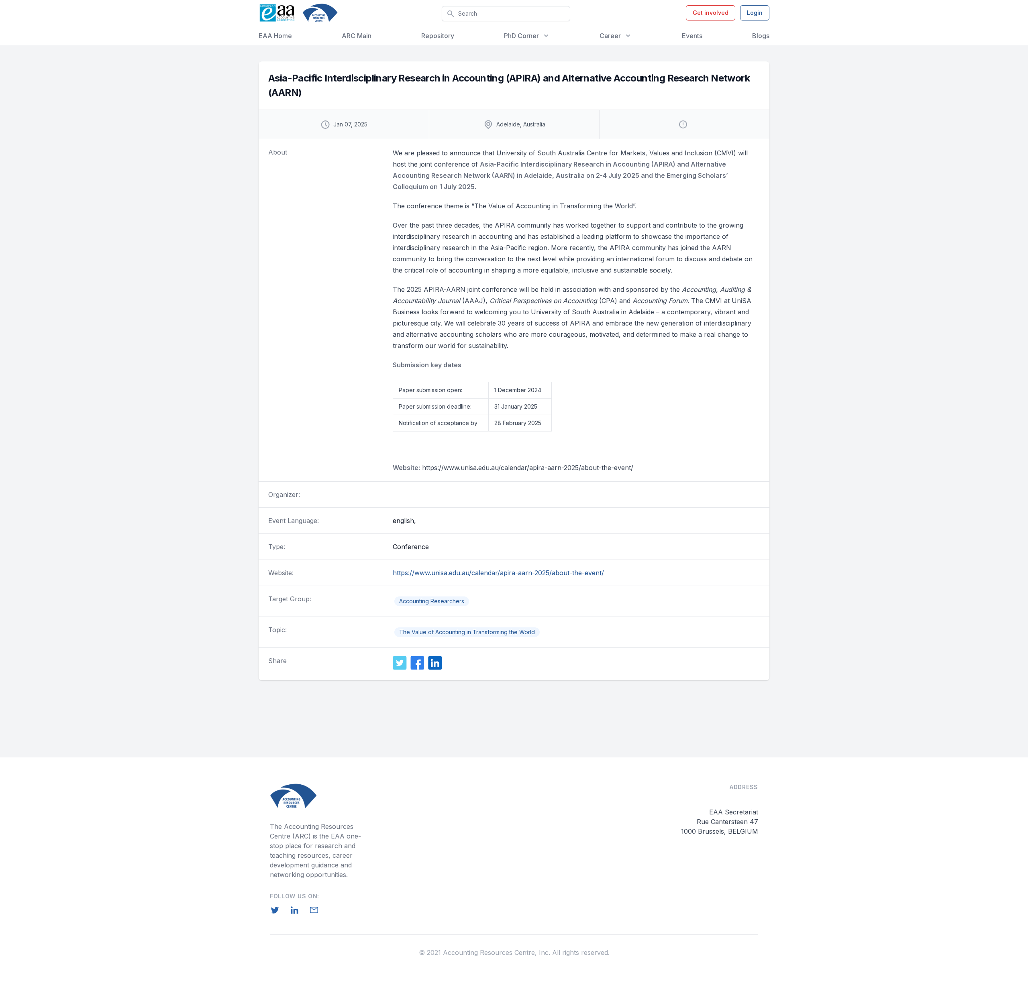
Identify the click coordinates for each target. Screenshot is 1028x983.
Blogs (760, 36)
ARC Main (356, 36)
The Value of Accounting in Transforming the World (467, 632)
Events (692, 36)
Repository (437, 36)
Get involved (710, 12)
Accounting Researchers (431, 601)
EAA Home (275, 36)
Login (755, 12)
